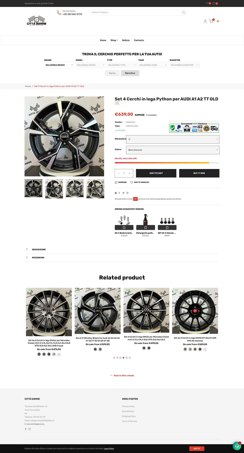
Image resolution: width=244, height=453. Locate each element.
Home (28, 86)
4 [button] (123, 358)
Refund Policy (128, 411)
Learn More (109, 448)
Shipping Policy (129, 416)
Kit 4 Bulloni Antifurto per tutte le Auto (124, 233)
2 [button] (117, 358)
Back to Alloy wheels (124, 375)
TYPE (109, 60)
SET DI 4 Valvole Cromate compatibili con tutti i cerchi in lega (167, 233)
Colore (118, 149)
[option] (49, 323)
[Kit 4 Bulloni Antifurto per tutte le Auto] (124, 221)
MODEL (79, 60)
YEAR (141, 60)
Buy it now (199, 173)
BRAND (47, 60)
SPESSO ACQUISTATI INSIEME (129, 209)
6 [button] (129, 358)
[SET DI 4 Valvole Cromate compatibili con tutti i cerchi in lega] (167, 221)
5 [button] (126, 358)
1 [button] (114, 358)
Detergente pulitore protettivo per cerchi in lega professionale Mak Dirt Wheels (145, 233)
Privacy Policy (128, 406)
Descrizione (39, 249)
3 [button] (120, 358)
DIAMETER (175, 60)
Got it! (197, 449)
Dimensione (120, 139)
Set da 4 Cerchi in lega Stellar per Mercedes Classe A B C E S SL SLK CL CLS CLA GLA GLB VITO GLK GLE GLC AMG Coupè (49, 343)
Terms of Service (129, 421)
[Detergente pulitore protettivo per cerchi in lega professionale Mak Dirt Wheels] (145, 221)
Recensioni (38, 257)
